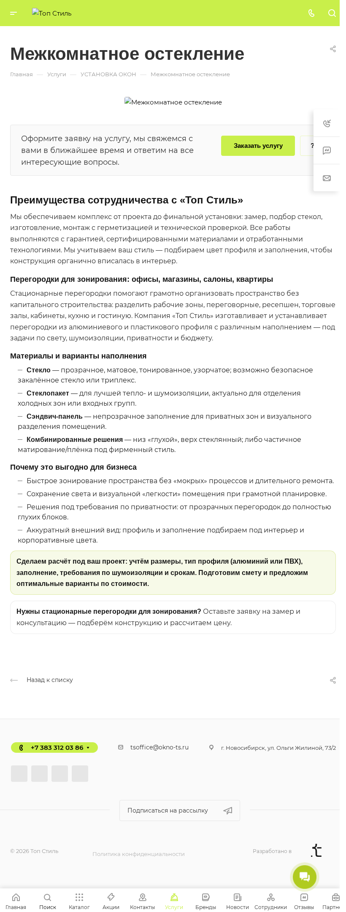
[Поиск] (332, 13)
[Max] (80, 773)
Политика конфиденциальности (138, 853)
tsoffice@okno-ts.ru (159, 747)
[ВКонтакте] (19, 773)
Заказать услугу (258, 145)
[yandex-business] (59, 773)
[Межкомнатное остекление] (173, 101)
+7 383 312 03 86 (57, 748)
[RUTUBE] (39, 773)
